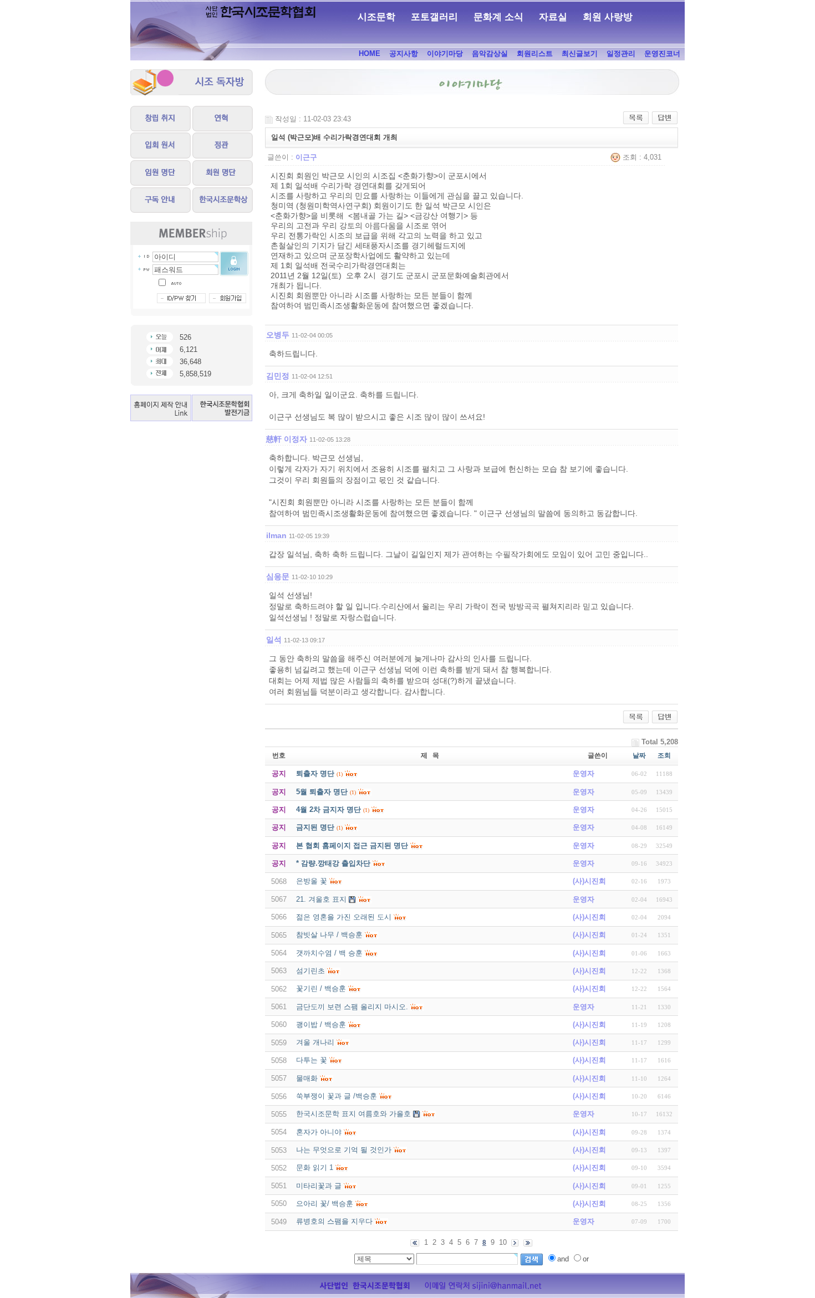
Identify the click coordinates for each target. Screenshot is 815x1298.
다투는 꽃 (311, 1060)
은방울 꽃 (311, 881)
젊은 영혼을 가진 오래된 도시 (343, 917)
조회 (664, 755)
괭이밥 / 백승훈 (321, 1024)
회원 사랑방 (608, 17)
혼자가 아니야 (319, 1132)
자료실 (553, 17)
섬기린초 (310, 971)
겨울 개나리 (315, 1042)
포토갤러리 (434, 17)
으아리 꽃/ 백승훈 (324, 1203)
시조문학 (376, 17)
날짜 (639, 755)
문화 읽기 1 (314, 1167)
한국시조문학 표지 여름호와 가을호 (353, 1114)
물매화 (307, 1078)
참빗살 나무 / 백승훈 (329, 935)
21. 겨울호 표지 (321, 899)
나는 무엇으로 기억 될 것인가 (343, 1150)
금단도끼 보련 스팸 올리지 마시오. (352, 1007)
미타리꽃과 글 (319, 1186)
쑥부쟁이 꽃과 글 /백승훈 (336, 1096)
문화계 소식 (498, 17)
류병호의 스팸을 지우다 (334, 1221)
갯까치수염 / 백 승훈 (329, 953)
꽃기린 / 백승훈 (321, 988)
